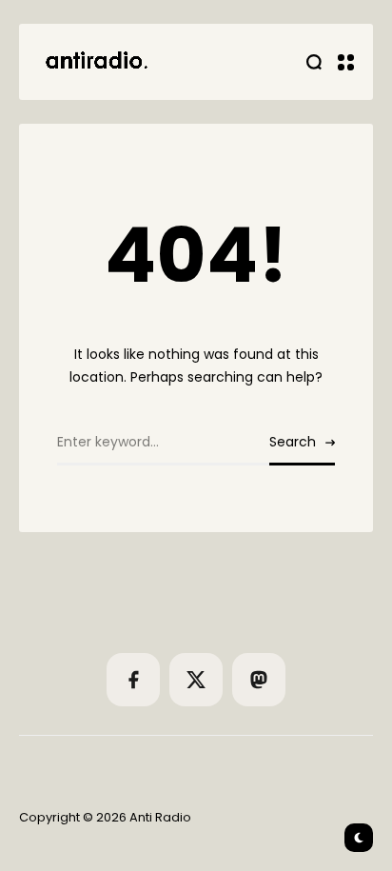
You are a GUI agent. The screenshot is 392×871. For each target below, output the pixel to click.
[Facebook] (133, 679)
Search (292, 441)
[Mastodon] (258, 679)
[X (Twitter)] (196, 679)
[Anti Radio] (95, 62)
